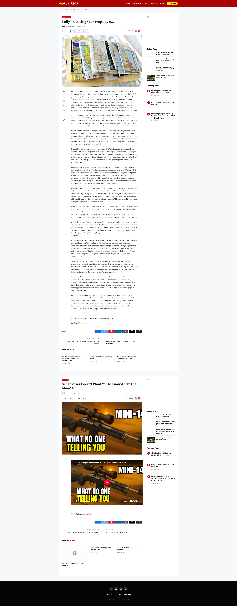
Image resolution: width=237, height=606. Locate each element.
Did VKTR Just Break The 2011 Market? (162, 103)
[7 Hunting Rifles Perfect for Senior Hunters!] (151, 78)
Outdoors (153, 3)
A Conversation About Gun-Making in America (164, 53)
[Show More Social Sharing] (87, 31)
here (87, 323)
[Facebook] (64, 96)
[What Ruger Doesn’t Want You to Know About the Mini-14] (102, 428)
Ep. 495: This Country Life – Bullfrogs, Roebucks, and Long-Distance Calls (73, 358)
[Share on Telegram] (83, 31)
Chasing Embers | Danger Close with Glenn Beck (161, 92)
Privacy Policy (116, 595)
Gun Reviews (137, 3)
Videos (162, 3)
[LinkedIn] (64, 106)
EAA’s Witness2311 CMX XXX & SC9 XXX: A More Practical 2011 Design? (165, 69)
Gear (145, 3)
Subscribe (172, 3)
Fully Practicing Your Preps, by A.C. (116, 532)
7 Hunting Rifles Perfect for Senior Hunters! (165, 76)
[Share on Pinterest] (79, 31)
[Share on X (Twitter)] (75, 31)
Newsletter (128, 595)
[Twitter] (64, 101)
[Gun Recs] (68, 3)
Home (128, 3)
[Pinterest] (64, 110)
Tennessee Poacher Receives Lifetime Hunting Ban (127, 357)
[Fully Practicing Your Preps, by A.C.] (102, 61)
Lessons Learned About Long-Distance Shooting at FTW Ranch (165, 60)
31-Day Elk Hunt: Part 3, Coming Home (101, 357)
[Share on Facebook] (70, 31)
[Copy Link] (64, 120)
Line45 (69, 393)
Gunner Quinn (71, 26)
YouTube (88, 514)
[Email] (64, 115)
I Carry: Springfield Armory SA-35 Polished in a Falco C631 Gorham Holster (163, 116)
